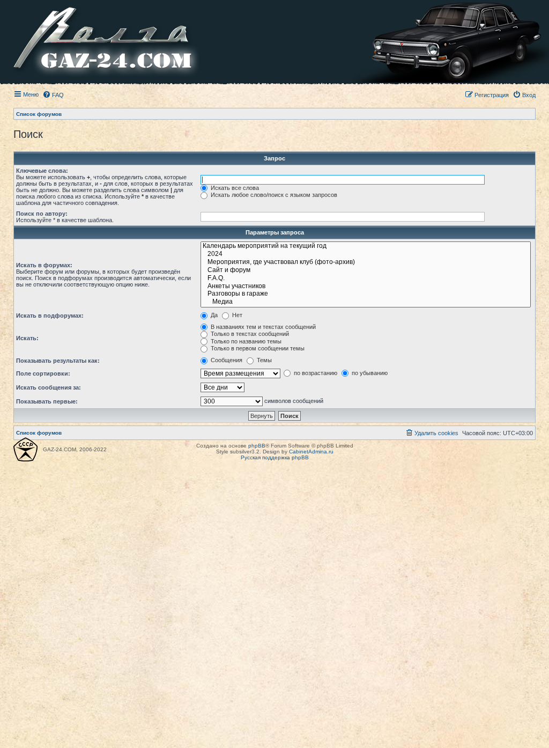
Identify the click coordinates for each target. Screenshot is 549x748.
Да (213, 315)
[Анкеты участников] (366, 287)
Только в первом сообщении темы (257, 348)
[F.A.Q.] (366, 279)
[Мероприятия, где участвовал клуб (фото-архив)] (366, 263)
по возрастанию (314, 373)
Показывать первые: (47, 401)
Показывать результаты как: (58, 360)
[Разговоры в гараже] (366, 294)
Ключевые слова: (42, 170)
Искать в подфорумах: (50, 315)
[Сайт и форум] (366, 271)
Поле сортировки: (43, 373)
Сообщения (225, 360)
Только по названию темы (245, 341)
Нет (236, 315)
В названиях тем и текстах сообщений (262, 327)
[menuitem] (53, 95)
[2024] (366, 255)
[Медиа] (366, 302)
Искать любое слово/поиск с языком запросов (273, 195)
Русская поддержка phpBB (275, 457)
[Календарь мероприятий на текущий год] (366, 247)
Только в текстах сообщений (249, 334)
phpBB (256, 446)
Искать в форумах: (44, 265)
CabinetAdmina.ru (311, 451)
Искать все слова (234, 188)
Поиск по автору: (42, 213)
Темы (263, 360)
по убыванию (369, 373)
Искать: (27, 338)
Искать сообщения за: (48, 387)
